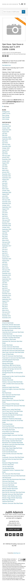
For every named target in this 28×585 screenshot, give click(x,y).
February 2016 (6, 270)
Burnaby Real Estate (7, 330)
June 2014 (5, 305)
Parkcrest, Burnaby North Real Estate (12, 415)
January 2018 (5, 244)
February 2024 (6, 144)
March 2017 (5, 255)
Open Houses (6, 117)
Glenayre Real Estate (7, 363)
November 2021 (6, 176)
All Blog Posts (6, 112)
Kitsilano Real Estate (7, 380)
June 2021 (5, 183)
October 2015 (5, 277)
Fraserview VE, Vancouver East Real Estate (13, 358)
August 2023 (5, 150)
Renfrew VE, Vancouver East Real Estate (13, 439)
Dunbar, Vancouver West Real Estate (12, 348)
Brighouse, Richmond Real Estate (11, 326)
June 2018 (5, 235)
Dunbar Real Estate (7, 345)
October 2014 (5, 297)
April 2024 (5, 143)
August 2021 (5, 179)
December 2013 (6, 316)
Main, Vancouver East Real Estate (11, 394)
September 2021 (6, 178)
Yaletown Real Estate (7, 501)
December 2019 (6, 201)
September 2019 (6, 207)
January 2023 (5, 157)
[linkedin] (17, 534)
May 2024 (4, 141)
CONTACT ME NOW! (14, 529)
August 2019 (5, 209)
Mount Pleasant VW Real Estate (10, 404)
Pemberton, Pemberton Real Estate (11, 418)
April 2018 (5, 238)
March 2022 (5, 170)
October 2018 (5, 227)
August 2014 (5, 301)
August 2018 (5, 231)
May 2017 (4, 251)
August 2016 (5, 260)
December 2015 (6, 273)
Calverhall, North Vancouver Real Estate (13, 332)
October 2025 (5, 128)
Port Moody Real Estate (8, 429)
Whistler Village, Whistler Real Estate (12, 498)
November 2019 (6, 203)
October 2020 (5, 190)
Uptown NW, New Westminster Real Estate (13, 479)
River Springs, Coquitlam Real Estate (12, 441)
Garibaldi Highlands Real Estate (10, 360)
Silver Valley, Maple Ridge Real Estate (12, 448)
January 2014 (5, 314)
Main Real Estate (6, 393)
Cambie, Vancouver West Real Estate (12, 336)
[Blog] (21, 534)
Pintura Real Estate (7, 424)
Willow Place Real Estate (8, 499)
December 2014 (6, 293)
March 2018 (5, 240)
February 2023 (6, 155)
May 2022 (4, 168)
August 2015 (5, 281)
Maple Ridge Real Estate (8, 396)
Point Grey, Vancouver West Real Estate (12, 428)
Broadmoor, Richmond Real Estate (11, 328)
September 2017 (6, 246)
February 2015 (6, 290)
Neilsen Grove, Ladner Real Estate (11, 409)
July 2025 (4, 133)
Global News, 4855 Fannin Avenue (11, 365)
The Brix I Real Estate (8, 464)
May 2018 (4, 236)
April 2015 (5, 288)
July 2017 (4, 247)
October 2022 (5, 161)
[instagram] (14, 534)
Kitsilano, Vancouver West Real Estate (12, 382)
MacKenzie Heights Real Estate (10, 387)
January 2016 (5, 271)
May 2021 (4, 185)
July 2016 (4, 262)
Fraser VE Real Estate (8, 354)
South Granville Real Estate (9, 452)
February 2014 (6, 312)
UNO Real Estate (6, 477)
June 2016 (5, 264)
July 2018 (4, 233)
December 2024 (6, 137)
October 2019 (5, 205)
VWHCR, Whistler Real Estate (10, 488)
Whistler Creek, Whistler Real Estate (12, 496)
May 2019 (4, 214)
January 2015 (5, 292)
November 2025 (6, 126)
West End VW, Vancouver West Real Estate (13, 492)
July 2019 (4, 211)
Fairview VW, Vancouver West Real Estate (13, 350)
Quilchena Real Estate (8, 433)
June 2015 (5, 284)
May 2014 (4, 306)
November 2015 (6, 275)
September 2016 (6, 259)
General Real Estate (7, 361)
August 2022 (5, 163)
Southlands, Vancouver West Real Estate (13, 457)
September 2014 (6, 299)
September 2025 (6, 130)
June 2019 (5, 212)
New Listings (5, 115)
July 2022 (4, 165)
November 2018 (6, 225)
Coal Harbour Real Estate (9, 339)
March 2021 (5, 189)
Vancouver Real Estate (8, 481)
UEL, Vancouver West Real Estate (11, 474)
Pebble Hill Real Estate (8, 417)
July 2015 (4, 282)
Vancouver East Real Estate (9, 483)
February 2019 (6, 220)
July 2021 (4, 181)
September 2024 (6, 139)
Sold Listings (5, 119)
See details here (6, 65)
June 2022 (5, 166)
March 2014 (5, 310)
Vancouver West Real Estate (9, 487)
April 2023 (5, 154)
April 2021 (5, 187)
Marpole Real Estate (7, 398)
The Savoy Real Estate (8, 468)
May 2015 (4, 286)
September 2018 (6, 229)
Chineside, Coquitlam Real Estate (11, 337)
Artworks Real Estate (7, 323)
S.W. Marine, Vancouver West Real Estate (13, 444)
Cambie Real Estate (7, 334)
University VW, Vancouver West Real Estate (13, 476)
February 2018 (6, 242)
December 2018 (6, 224)
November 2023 (6, 146)
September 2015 (6, 279)
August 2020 (5, 194)
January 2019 (5, 222)
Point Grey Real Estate (8, 426)
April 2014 (5, 308)
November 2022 (6, 159)
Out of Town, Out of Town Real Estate (12, 411)
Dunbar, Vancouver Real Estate (10, 347)
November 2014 (6, 295)
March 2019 (5, 218)
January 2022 (5, 172)
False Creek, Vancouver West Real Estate (13, 352)
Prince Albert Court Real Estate (10, 431)
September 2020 (6, 192)
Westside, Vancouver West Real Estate (12, 494)
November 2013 (6, 317)
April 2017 (5, 253)
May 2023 (4, 152)
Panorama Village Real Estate (10, 413)
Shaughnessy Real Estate (9, 446)
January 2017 (5, 257)
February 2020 (6, 200)
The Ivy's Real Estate (7, 466)
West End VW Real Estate (9, 490)
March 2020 (5, 198)
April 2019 (5, 216)
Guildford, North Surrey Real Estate (11, 367)
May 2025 (4, 135)
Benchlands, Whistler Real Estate (11, 324)
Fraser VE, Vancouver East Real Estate (12, 356)
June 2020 (5, 196)
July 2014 (4, 303)
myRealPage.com (16, 553)
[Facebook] (6, 534)
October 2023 (5, 148)
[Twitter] (10, 534)
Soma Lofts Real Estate (8, 450)
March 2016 (5, 268)
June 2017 (5, 249)
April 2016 (5, 266)
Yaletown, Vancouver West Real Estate (12, 503)
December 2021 (6, 174)
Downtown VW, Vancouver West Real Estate (16, 54)
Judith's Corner (6, 113)
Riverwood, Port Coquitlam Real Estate (12, 442)
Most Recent (5, 124)
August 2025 (5, 131)
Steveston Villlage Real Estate (10, 463)
